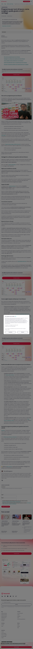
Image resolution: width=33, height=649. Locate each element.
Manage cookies (7, 329)
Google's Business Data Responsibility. (10, 326)
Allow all (22, 332)
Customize (10, 332)
